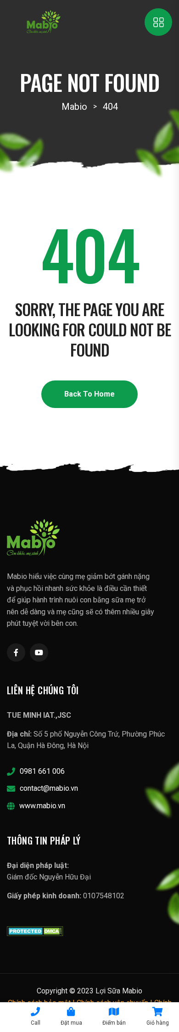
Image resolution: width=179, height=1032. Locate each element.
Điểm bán (114, 1023)
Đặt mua (71, 1023)
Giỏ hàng (157, 1023)
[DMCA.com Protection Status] (35, 930)
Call (35, 1023)
